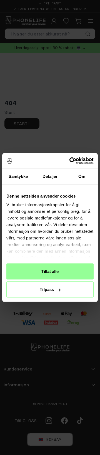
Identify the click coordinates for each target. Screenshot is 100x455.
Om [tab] (81, 176)
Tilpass (47, 289)
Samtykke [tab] (18, 176)
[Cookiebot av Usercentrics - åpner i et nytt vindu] (71, 161)
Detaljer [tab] (50, 176)
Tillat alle (50, 271)
